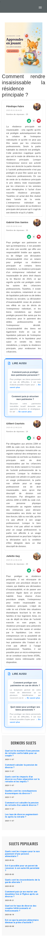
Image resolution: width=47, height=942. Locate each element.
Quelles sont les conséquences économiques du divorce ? (21, 792)
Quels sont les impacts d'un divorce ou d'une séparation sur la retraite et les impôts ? (22, 779)
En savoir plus (25, 412)
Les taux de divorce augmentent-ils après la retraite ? (21, 815)
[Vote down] (39, 121)
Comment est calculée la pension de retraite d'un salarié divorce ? (22, 803)
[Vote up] (29, 121)
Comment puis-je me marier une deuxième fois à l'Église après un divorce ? (21, 894)
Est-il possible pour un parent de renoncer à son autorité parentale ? (22, 868)
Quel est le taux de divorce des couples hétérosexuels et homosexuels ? (20, 908)
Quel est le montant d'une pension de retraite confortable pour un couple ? (22, 753)
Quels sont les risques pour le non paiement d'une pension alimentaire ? (22, 853)
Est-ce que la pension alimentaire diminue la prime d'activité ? (22, 921)
